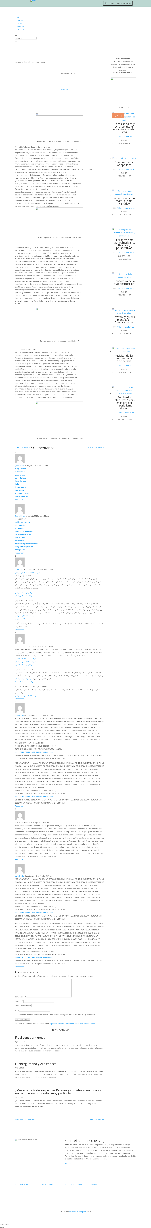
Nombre (19, 1001)
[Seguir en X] (21, 4)
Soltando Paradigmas (77, 1212)
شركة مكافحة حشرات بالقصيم (25, 658)
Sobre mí (20, 26)
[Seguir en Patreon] (40, 4)
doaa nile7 (19, 569)
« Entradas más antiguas (25, 1119)
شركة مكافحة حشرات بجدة (24, 682)
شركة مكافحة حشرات (23, 619)
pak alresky (19, 715)
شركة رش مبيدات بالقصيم (24, 665)
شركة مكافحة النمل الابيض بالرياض (27, 572)
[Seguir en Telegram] (45, 4)
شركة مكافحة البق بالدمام (24, 596)
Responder (19, 499)
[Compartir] (6, 1224)
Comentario (20, 997)
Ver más (68, 1163)
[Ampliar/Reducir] (1, 1224)
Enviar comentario (22, 1019)
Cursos (19, 23)
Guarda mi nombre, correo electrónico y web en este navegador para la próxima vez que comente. (57, 1015)
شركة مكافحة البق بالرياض (24, 616)
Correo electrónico (23, 1006)
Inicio (19, 17)
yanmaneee (19, 466)
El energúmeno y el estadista (35, 1064)
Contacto (93, 1184)
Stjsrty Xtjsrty (20, 516)
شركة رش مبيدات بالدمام (24, 678)
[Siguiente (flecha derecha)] (3, 1227)
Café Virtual (21, 20)
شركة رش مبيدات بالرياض (24, 592)
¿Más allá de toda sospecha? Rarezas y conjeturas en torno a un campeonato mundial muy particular (58, 1091)
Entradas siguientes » (95, 1119)
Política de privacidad (23, 1184)
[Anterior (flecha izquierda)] (1, 1227)
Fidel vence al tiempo (30, 1037)
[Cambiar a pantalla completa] (3, 1224)
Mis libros (21, 29)
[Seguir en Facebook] (31, 4)
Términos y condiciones (74, 1184)
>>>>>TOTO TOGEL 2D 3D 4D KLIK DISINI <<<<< (34, 752)
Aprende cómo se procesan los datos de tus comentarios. (73, 1024)
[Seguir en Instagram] (26, 4)
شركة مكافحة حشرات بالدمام (25, 661)
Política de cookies (47, 1184)
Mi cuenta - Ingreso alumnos (118, 3)
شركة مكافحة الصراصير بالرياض (26, 695)
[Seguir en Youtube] (35, 4)
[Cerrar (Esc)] (8, 1224)
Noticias (64, 89)
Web (17, 1010)
